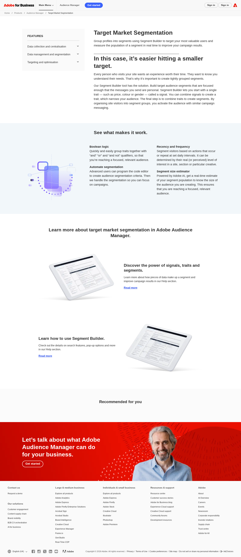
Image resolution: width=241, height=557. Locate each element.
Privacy (130, 551)
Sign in (211, 5)
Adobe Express (62, 502)
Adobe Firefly (109, 502)
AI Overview (203, 498)
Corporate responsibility (209, 515)
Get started (93, 5)
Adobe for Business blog (161, 502)
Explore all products (64, 493)
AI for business (14, 527)
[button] (17, 551)
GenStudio (60, 538)
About (200, 493)
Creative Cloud (62, 524)
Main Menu (45, 5)
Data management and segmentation (48, 54)
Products (18, 13)
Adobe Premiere (110, 524)
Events (201, 507)
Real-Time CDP (62, 542)
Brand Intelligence (63, 520)
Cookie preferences (158, 551)
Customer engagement (18, 509)
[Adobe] (235, 5)
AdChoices (228, 551)
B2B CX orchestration (17, 523)
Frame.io (59, 533)
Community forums (159, 515)
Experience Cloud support (162, 507)
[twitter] (44, 551)
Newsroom (203, 511)
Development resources (161, 520)
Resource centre (158, 493)
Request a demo (15, 493)
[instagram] (39, 551)
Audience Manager (70, 5)
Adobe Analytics (62, 498)
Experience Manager (64, 529)
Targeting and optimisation (42, 62)
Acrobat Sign (61, 511)
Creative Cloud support (161, 511)
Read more (130, 287)
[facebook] (33, 551)
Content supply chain (17, 514)
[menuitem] (53, 47)
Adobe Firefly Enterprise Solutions (70, 507)
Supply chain (204, 524)
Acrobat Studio (61, 515)
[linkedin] (50, 551)
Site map (173, 551)
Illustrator (107, 515)
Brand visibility (14, 518)
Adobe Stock (108, 507)
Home (7, 13)
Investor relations (205, 520)
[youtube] (56, 551)
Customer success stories (162, 498)
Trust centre (203, 529)
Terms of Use (141, 551)
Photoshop (108, 520)
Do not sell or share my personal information (199, 551)
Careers (201, 502)
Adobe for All (204, 533)
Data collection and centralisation (46, 46)
